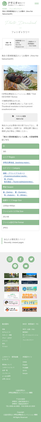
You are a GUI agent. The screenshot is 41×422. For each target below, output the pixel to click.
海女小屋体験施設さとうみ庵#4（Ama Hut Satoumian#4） (17, 12)
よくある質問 (6, 376)
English (25, 365)
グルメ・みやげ (7, 338)
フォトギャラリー (15, 9)
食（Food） (9, 179)
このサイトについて (8, 367)
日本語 (25, 362)
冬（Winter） (22, 195)
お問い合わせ (6, 379)
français (25, 373)
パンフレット (6, 373)
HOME (4, 9)
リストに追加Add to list (21, 117)
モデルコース (6, 332)
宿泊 (3, 343)
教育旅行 (25, 332)
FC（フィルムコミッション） (30, 336)
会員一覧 (5, 370)
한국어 (25, 370)
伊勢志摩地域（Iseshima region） (16, 163)
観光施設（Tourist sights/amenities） (19, 182)
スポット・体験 (7, 335)
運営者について (7, 364)
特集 (3, 329)
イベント (5, 341)
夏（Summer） (21, 192)
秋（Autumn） (10, 195)
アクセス (5, 346)
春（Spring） (8, 192)
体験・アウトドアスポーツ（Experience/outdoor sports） (15, 174)
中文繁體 (25, 368)
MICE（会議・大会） (29, 329)
